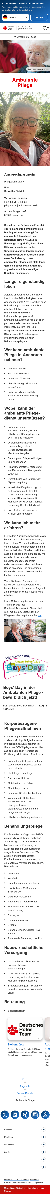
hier (39, 615)
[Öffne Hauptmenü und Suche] (46, 28)
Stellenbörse (16, 1044)
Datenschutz (26, 1182)
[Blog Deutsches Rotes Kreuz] (35, 1114)
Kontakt (7, 1182)
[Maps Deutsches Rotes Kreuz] (45, 1114)
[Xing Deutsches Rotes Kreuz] (25, 1114)
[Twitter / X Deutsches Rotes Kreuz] (5, 1114)
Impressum (39, 1182)
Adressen (34, 1179)
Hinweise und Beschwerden (16, 1179)
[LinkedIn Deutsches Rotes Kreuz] (15, 1114)
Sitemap (16, 1182)
